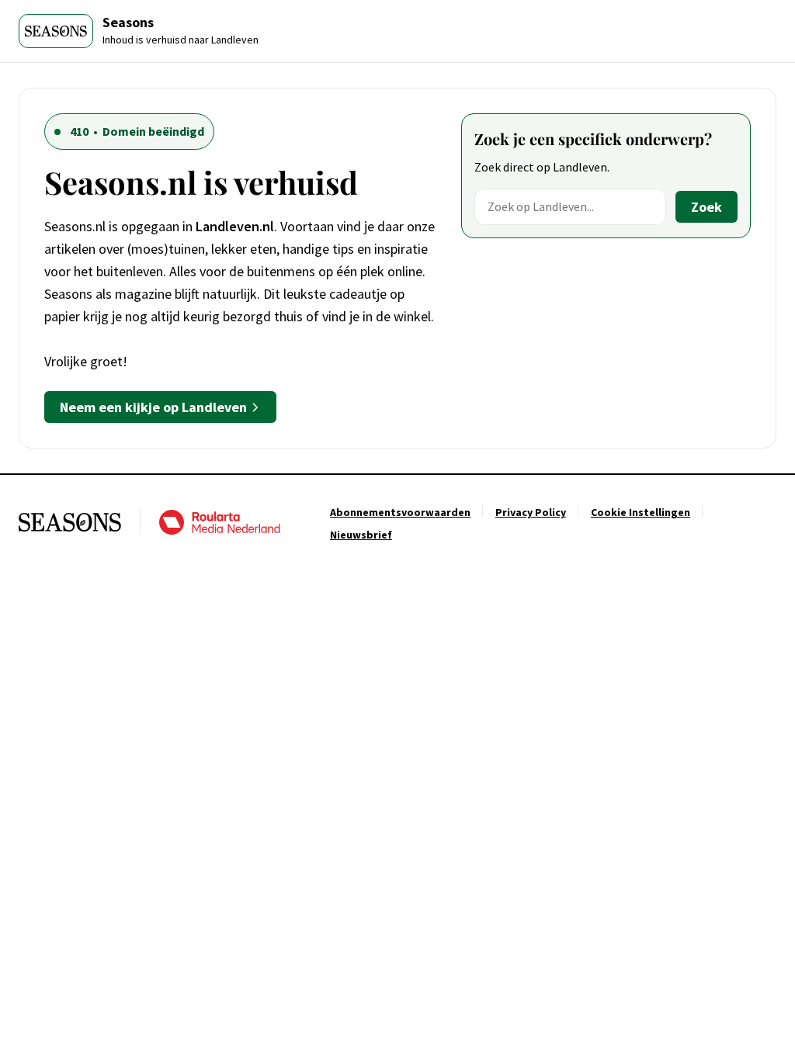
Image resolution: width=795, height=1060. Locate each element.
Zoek (706, 207)
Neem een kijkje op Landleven (153, 407)
